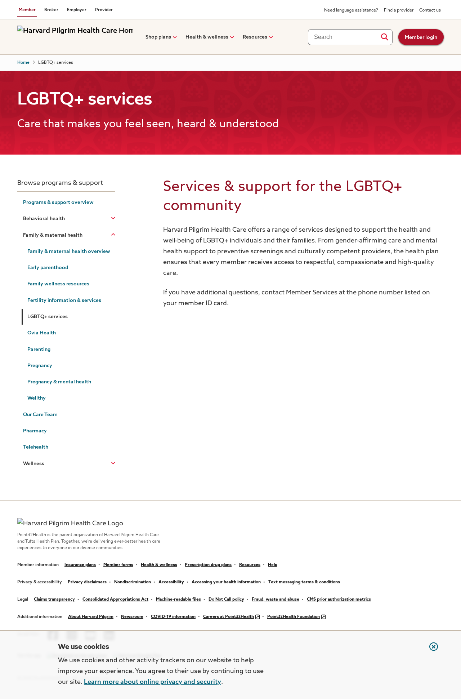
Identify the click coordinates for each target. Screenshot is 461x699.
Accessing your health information (226, 582)
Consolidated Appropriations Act (115, 599)
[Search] (384, 37)
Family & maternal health (52, 235)
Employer (76, 10)
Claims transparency (54, 599)
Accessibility (171, 582)
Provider (104, 10)
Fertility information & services (64, 300)
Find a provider (398, 10)
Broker (51, 10)
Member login (421, 37)
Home (23, 63)
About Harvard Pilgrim (90, 617)
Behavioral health (44, 218)
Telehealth (35, 447)
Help (272, 565)
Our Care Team (40, 414)
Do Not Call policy (226, 599)
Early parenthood (47, 267)
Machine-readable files (178, 599)
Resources (255, 37)
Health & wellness (206, 37)
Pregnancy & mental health (59, 381)
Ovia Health (41, 332)
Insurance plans (80, 565)
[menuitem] (158, 37)
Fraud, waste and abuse (275, 599)
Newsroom (132, 617)
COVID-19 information (173, 617)
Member (27, 10)
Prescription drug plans (208, 565)
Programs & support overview (58, 202)
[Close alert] (430, 650)
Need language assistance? (351, 10)
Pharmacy (35, 430)
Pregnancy (39, 365)
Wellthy (36, 398)
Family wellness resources (58, 283)
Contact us (430, 10)
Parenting (38, 349)
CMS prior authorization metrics (339, 599)
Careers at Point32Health (228, 617)
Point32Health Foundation (293, 617)
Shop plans (158, 37)
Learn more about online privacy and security (152, 682)
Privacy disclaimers (87, 582)
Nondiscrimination (132, 582)
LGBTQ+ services (47, 316)
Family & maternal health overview (68, 251)
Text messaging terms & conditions (304, 582)
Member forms (118, 565)
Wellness (33, 463)
